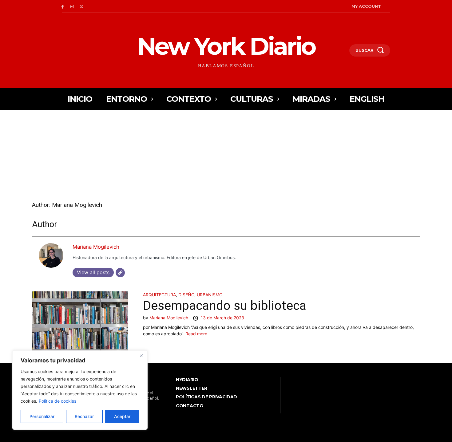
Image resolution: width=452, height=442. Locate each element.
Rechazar (84, 416)
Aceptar (122, 416)
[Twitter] (81, 6)
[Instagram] (72, 6)
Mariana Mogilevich (96, 247)
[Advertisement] (226, 154)
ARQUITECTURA (159, 294)
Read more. (196, 333)
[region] (80, 390)
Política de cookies (57, 401)
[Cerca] (141, 355)
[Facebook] (62, 6)
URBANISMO (210, 294)
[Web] (120, 272)
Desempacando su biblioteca (224, 305)
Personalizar (42, 416)
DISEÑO (186, 294)
